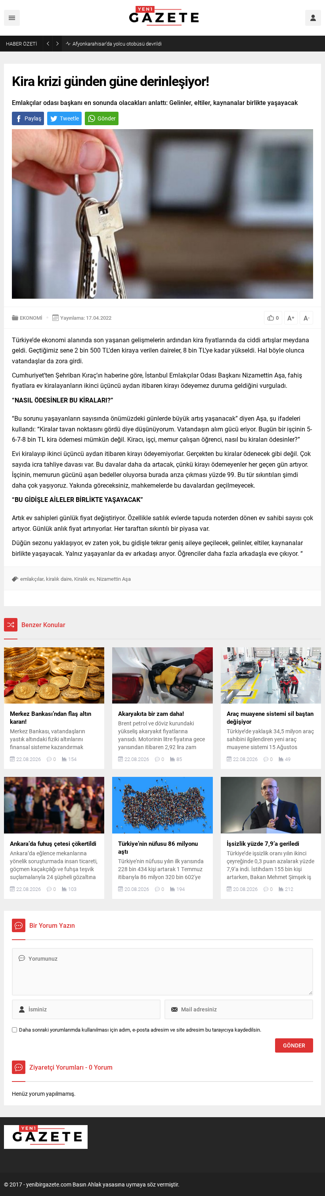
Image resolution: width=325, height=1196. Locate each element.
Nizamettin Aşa (114, 579)
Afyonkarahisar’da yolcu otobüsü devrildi (117, 43)
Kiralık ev (84, 579)
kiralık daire (59, 579)
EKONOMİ (31, 317)
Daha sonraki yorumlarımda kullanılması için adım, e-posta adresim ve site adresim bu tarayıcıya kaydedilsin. (140, 1029)
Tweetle (69, 118)
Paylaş (33, 118)
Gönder (107, 118)
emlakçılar (32, 579)
